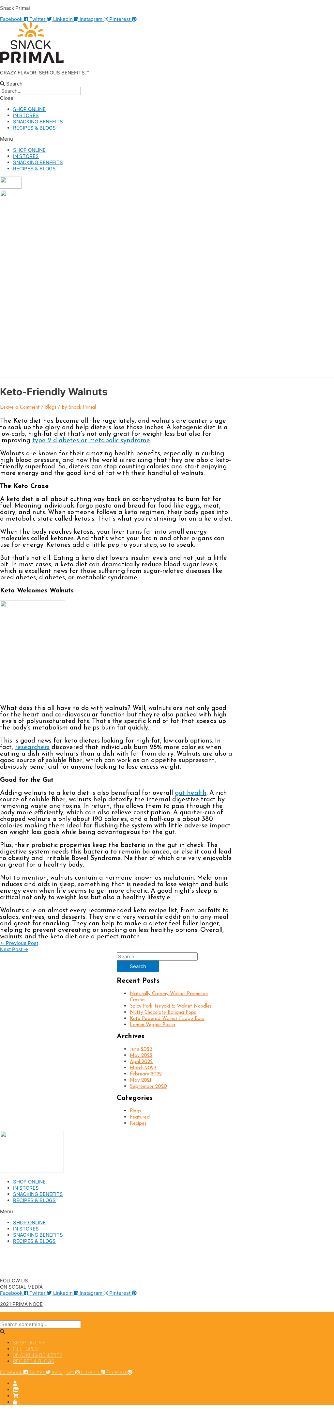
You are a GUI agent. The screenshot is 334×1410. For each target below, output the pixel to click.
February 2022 (146, 1074)
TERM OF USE (16, 1269)
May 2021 (140, 1080)
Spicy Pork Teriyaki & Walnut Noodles (171, 1006)
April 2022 (141, 1061)
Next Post (14, 949)
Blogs (50, 407)
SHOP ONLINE (29, 109)
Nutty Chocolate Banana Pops (163, 1012)
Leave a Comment (20, 407)
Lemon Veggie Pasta (152, 1025)
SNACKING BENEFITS (38, 121)
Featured (140, 1117)
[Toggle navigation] (13, 1317)
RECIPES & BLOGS (34, 128)
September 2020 (148, 1086)
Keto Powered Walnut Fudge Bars (167, 1018)
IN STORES (26, 115)
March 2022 (143, 1068)
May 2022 (141, 1055)
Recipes (138, 1123)
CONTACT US (16, 1252)
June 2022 (141, 1049)
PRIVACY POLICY (19, 1263)
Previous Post (19, 943)
